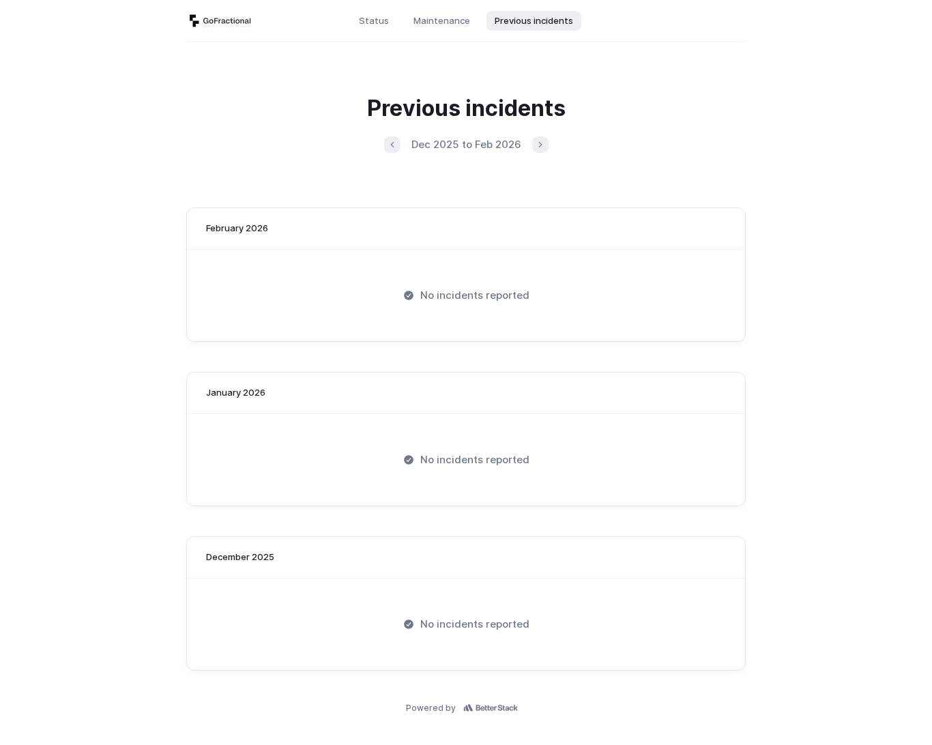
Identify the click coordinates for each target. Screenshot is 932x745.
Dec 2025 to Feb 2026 (466, 144)
